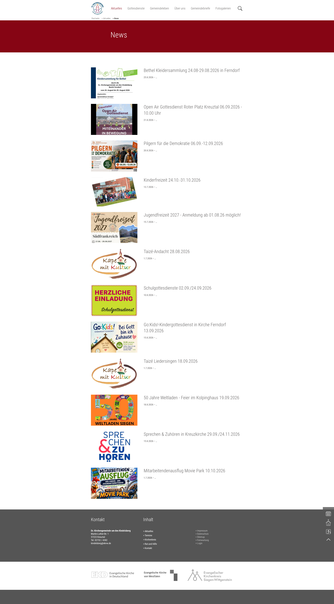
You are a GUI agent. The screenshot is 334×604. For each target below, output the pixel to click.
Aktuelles (116, 8)
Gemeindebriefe (200, 8)
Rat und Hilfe (151, 544)
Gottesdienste (136, 8)
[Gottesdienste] (328, 522)
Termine (148, 535)
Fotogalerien (223, 8)
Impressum (202, 530)
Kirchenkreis (150, 539)
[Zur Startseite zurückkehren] (97, 3)
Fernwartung (203, 540)
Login (199, 543)
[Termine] (328, 513)
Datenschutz (203, 533)
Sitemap (201, 537)
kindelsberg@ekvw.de (101, 543)
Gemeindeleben (159, 8)
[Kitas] (328, 531)
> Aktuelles (106, 18)
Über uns (179, 8)
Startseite (95, 18)
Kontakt (148, 548)
